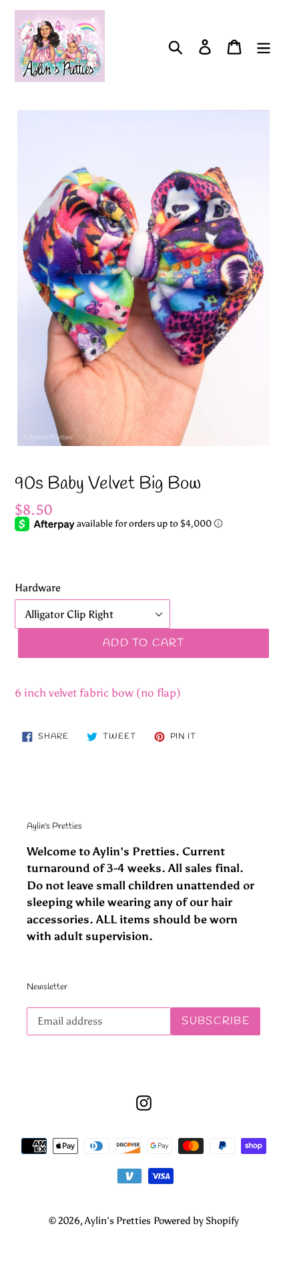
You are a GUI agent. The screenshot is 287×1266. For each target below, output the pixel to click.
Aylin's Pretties (118, 1221)
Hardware (38, 587)
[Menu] (263, 46)
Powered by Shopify (196, 1221)
